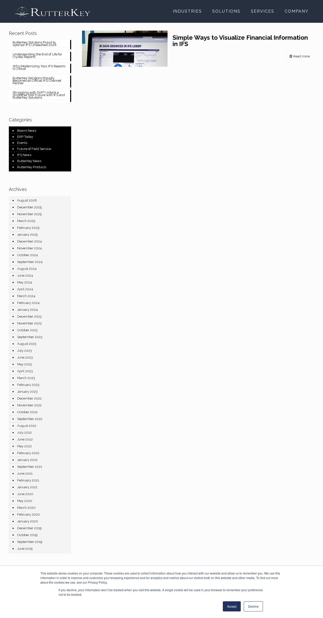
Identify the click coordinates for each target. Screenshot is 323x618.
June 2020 (25, 494)
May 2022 (24, 446)
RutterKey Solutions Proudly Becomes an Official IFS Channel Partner (37, 81)
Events (22, 143)
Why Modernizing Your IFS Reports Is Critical (39, 68)
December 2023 (29, 316)
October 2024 (27, 255)
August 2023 (26, 344)
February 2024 (28, 303)
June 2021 (25, 473)
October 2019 (27, 535)
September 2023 (29, 337)
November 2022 (29, 405)
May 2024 (24, 282)
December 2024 (29, 241)
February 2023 (28, 385)
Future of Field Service (34, 149)
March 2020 (26, 508)
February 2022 (28, 453)
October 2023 (27, 330)
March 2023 (26, 378)
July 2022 (24, 432)
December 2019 (29, 528)
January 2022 (27, 460)
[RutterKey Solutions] (52, 11)
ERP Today (25, 137)
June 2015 (25, 548)
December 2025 (29, 207)
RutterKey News (29, 161)
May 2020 (24, 501)
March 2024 (26, 296)
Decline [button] (253, 606)
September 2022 (29, 419)
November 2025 (29, 214)
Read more (301, 56)
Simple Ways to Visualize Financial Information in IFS (240, 41)
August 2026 (27, 200)
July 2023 (24, 350)
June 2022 (25, 439)
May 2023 (24, 364)
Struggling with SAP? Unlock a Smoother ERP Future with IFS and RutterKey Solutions (39, 95)
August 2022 (26, 426)
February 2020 (28, 514)
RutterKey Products (31, 167)
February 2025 (28, 228)
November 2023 (29, 323)
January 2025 (27, 234)
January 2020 (27, 521)
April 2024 (25, 289)
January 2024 (27, 310)
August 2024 (27, 269)
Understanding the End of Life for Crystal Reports (37, 56)
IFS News (24, 155)
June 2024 (25, 275)
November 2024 (29, 248)
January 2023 (27, 391)
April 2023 (25, 371)
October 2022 (27, 412)
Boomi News (26, 131)
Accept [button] (231, 606)
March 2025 (26, 221)
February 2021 (28, 480)
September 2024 (30, 262)
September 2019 (29, 542)
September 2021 (29, 467)
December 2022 (29, 398)
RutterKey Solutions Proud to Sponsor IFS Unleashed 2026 (35, 44)
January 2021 (27, 487)
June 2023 (25, 357)
